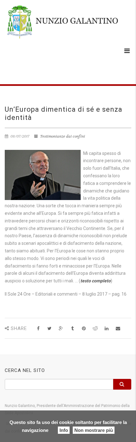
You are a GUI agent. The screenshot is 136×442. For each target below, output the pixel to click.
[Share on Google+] (61, 329)
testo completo (95, 280)
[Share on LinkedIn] (106, 329)
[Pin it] (84, 329)
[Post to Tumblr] (72, 329)
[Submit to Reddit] (95, 329)
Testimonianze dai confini (62, 136)
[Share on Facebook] (38, 329)
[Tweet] (49, 329)
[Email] (118, 329)
